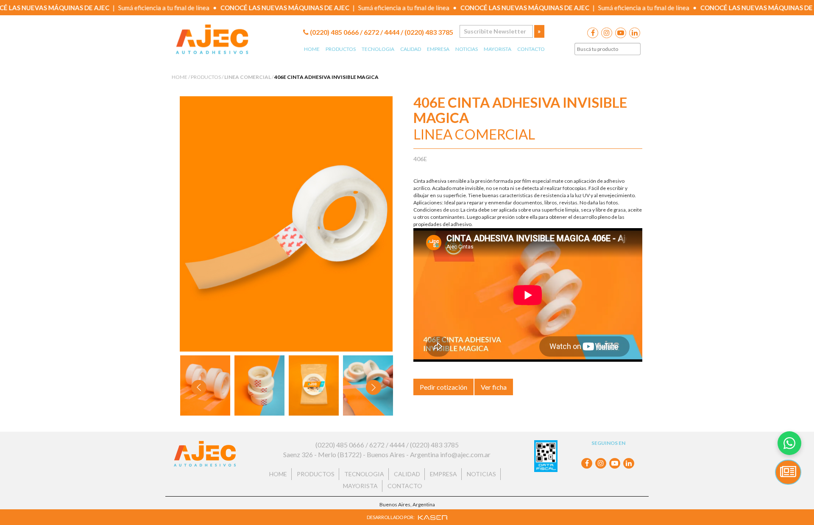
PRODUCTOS (341, 49)
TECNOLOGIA (378, 49)
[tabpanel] (259, 385)
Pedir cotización (443, 387)
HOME (312, 49)
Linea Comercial (247, 77)
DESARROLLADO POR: (391, 517)
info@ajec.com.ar (465, 454)
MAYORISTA (497, 49)
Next (373, 387)
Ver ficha (494, 387)
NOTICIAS (466, 49)
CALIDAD (410, 49)
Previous (200, 387)
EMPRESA (438, 49)
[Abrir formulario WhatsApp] (789, 443)
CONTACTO (531, 49)
